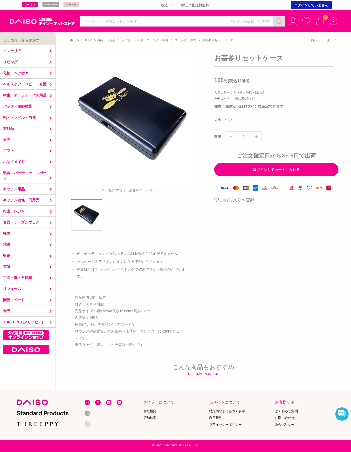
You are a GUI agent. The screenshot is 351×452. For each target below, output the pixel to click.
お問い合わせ (285, 418)
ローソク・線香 (185, 40)
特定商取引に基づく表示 (227, 411)
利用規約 (215, 418)
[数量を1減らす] (231, 137)
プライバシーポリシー (225, 424)
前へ (314, 40)
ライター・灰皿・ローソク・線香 (144, 40)
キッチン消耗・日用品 (100, 40)
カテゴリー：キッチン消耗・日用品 (239, 92)
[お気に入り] (306, 21)
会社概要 (149, 411)
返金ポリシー (285, 424)
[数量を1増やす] (256, 137)
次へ (330, 40)
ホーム (74, 40)
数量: (218, 137)
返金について (225, 120)
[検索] (279, 21)
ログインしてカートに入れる (276, 170)
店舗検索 (149, 418)
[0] (319, 21)
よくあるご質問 (286, 411)
